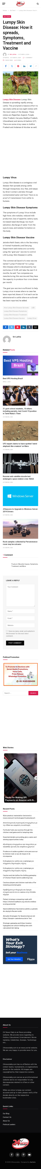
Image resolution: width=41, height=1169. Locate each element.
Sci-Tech (7, 16)
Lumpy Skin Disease (11, 99)
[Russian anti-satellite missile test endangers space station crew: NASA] (20, 463)
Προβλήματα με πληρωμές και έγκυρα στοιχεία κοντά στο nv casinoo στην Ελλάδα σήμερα (19, 892)
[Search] (37, 3)
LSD (33, 308)
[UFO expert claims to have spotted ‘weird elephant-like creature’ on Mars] (20, 431)
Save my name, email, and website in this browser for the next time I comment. (20, 633)
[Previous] (5, 778)
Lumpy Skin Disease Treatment (15, 315)
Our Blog (6, 1113)
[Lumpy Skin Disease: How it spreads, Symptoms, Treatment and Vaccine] (20, 82)
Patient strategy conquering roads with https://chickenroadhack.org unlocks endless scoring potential (19, 901)
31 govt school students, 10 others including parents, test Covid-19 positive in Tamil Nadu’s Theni (19, 411)
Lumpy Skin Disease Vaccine (14, 318)
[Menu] (3, 3)
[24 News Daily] (20, 3)
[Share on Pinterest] (18, 66)
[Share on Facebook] (6, 66)
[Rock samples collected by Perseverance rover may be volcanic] (20, 529)
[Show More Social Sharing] (36, 66)
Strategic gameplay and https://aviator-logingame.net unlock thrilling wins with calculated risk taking (17, 925)
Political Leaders (9, 1124)
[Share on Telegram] (30, 66)
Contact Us (7, 1117)
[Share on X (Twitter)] (12, 66)
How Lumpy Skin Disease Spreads (16, 308)
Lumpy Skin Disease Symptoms (15, 311)
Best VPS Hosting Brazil (13, 378)
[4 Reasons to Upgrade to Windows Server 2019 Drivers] (20, 496)
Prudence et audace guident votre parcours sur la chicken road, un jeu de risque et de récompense (20, 854)
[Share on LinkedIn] (24, 66)
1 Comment (28, 57)
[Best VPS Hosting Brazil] (20, 365)
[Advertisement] (20, 152)
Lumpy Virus (31, 318)
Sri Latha (13, 54)
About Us (6, 1121)
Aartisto (33, 1162)
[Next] (36, 778)
